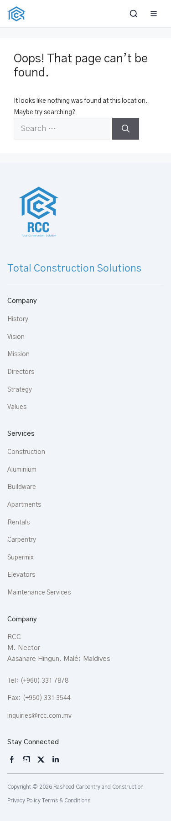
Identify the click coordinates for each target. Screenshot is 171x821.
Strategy (19, 390)
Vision (16, 337)
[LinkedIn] (55, 759)
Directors (20, 372)
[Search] (125, 129)
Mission (18, 354)
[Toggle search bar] (134, 13)
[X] (41, 759)
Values (16, 407)
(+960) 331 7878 (44, 681)
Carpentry (21, 540)
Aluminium (21, 470)
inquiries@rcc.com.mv (39, 716)
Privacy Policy (24, 800)
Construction (26, 452)
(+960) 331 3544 (47, 698)
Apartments (24, 505)
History (17, 319)
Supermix (20, 557)
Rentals (18, 522)
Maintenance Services (39, 592)
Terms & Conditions (66, 800)
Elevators (21, 575)
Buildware (21, 487)
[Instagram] (11, 759)
